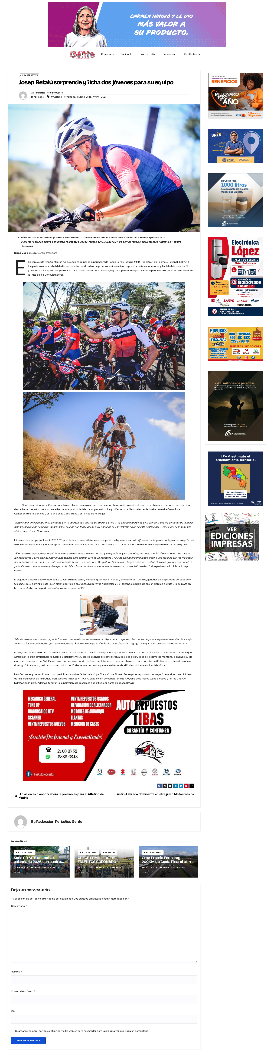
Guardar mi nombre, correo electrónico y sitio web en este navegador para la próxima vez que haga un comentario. (82, 1031)
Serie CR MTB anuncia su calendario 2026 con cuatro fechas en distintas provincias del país (39, 864)
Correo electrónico (23, 991)
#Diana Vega (83, 96)
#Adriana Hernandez (63, 96)
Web (13, 1011)
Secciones (169, 54)
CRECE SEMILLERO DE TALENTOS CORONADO (97, 860)
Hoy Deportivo (148, 54)
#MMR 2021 (99, 96)
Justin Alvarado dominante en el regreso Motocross (153, 794)
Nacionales (127, 54)
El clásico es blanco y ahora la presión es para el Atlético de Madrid (61, 796)
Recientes (109, 852)
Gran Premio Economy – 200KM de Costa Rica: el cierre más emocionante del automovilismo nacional (168, 864)
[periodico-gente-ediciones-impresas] (232, 536)
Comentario (19, 906)
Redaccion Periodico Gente (49, 92)
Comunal (106, 54)
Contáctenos (192, 54)
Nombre (16, 971)
